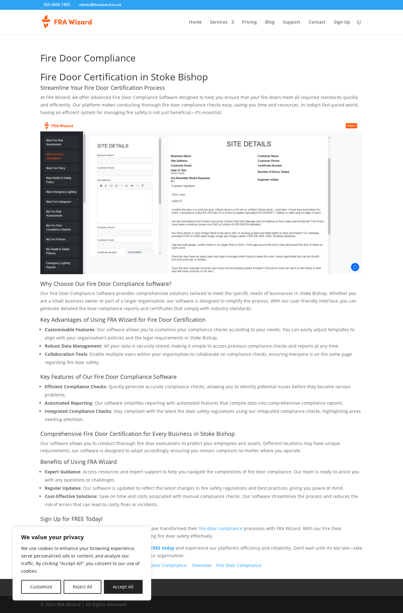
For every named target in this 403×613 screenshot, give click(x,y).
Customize (41, 587)
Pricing (249, 22)
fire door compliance (220, 528)
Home (195, 22)
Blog (270, 22)
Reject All (82, 587)
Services (219, 22)
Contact (317, 22)
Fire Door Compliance (164, 565)
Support (291, 22)
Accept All (123, 587)
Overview (201, 565)
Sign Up (342, 22)
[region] (82, 563)
